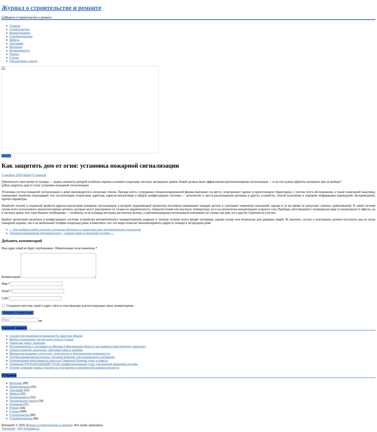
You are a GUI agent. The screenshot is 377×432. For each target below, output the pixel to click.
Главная (14, 25)
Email (6, 291)
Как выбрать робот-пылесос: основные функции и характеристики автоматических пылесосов (75, 229)
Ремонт (14, 54)
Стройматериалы (20, 36)
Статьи (14, 57)
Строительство (19, 29)
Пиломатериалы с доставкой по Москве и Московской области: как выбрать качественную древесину (77, 346)
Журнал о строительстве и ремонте (51, 7)
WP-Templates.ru (28, 428)
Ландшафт (16, 43)
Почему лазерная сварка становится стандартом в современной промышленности (64, 367)
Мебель (14, 40)
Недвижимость (19, 50)
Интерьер (15, 47)
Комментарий (11, 276)
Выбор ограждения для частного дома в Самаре (41, 339)
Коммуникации (19, 33)
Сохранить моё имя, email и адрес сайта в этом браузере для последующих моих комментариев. (70, 305)
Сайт (5, 298)
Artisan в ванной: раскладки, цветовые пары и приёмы (46, 350)
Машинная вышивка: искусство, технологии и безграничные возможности (59, 353)
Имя (6, 283)
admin (27, 175)
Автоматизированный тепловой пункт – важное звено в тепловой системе (61, 233)
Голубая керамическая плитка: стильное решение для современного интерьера (62, 357)
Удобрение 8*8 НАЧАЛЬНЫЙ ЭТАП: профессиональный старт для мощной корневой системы (73, 364)
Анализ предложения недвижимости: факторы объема (45, 335)
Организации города (23, 61)
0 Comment (38, 175)
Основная (16, 404)
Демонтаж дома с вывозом (27, 343)
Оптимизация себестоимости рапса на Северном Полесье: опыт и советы (58, 360)
